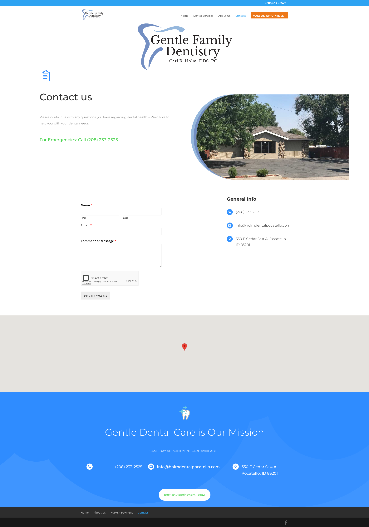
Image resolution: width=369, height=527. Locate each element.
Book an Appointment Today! (184, 494)
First (83, 217)
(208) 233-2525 (275, 3)
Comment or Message (98, 241)
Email (86, 225)
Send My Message (95, 295)
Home (184, 16)
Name (86, 205)
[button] (184, 350)
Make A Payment (122, 512)
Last (125, 217)
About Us (224, 16)
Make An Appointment (269, 16)
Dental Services (203, 16)
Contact (240, 16)
